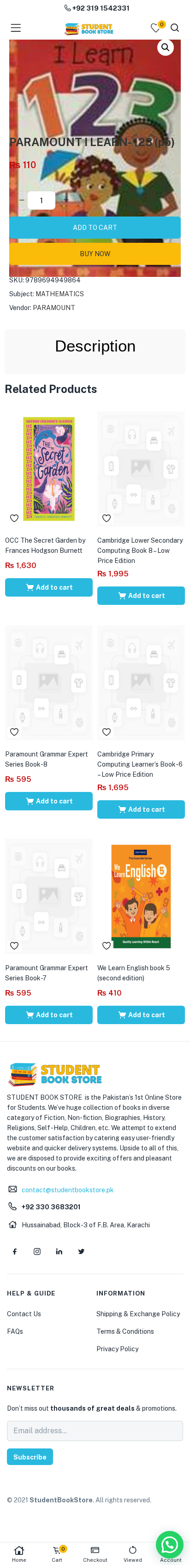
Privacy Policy (117, 1349)
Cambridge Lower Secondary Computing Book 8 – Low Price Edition (140, 550)
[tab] (95, 346)
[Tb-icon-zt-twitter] (81, 1251)
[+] (66, 200)
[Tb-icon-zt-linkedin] (59, 1251)
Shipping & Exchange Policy (138, 1314)
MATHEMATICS (60, 294)
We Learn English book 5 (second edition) (133, 973)
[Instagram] (37, 1251)
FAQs (15, 1331)
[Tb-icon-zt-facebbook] (15, 1251)
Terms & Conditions (125, 1331)
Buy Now (95, 254)
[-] (22, 200)
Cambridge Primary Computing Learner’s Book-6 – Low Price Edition (140, 764)
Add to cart (95, 227)
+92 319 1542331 (100, 8)
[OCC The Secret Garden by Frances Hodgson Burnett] (49, 468)
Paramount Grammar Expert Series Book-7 (46, 973)
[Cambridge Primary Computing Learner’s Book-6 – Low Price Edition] (141, 682)
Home (19, 1560)
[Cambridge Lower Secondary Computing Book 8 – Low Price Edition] (141, 468)
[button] (165, 47)
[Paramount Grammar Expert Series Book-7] (49, 896)
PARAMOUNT (54, 307)
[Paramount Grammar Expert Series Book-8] (49, 682)
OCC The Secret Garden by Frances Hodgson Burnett (45, 545)
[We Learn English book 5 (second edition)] (141, 896)
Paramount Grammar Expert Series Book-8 (46, 759)
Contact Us (24, 1314)
